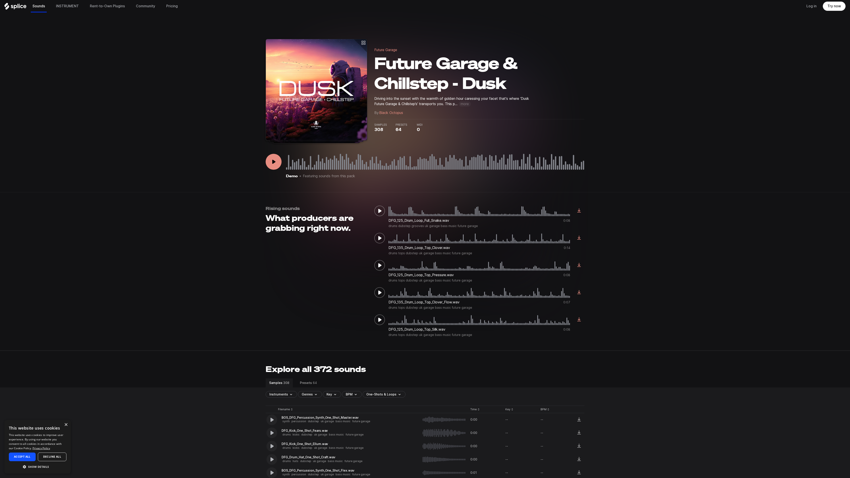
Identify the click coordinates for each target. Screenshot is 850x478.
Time (475, 409)
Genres (307, 394)
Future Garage (385, 50)
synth (286, 421)
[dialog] (37, 447)
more (465, 104)
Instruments (278, 394)
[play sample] (444, 419)
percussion (299, 421)
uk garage (327, 421)
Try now (834, 6)
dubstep (313, 421)
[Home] (15, 7)
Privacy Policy (41, 448)
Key (509, 409)
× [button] (66, 424)
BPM (349, 394)
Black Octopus (391, 113)
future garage (361, 421)
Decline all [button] (52, 457)
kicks (296, 434)
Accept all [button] (22, 457)
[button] (37, 466)
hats (295, 461)
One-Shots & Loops (381, 394)
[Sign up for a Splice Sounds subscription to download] (579, 211)
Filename (284, 409)
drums (286, 434)
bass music (343, 421)
